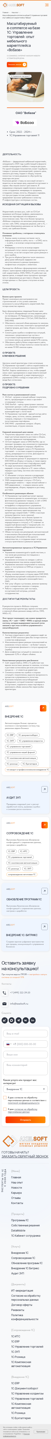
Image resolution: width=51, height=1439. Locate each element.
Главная (5, 12)
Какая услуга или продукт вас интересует (20, 1081)
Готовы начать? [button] (25, 1154)
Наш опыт (15, 12)
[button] (17, 64)
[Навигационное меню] (47, 5)
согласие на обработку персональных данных (22, 1110)
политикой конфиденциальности (23, 1103)
